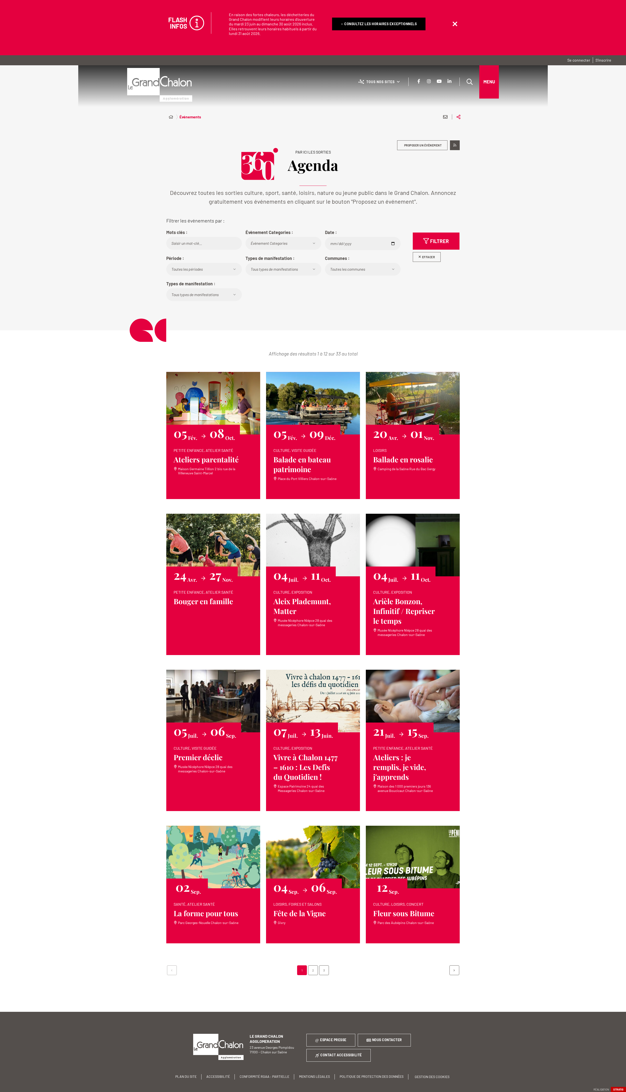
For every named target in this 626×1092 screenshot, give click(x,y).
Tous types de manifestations (274, 269)
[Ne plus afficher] (455, 24)
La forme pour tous (206, 913)
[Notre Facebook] (418, 81)
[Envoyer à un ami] (445, 117)
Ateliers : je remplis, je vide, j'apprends (399, 767)
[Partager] (458, 117)
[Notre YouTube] (439, 81)
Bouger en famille (203, 601)
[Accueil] (171, 117)
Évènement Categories (269, 243)
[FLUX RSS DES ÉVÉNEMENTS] (455, 145)
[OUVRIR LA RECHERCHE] (469, 82)
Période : (175, 258)
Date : (331, 232)
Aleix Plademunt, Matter (302, 606)
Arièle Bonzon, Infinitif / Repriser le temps (404, 611)
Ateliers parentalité (206, 459)
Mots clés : (177, 232)
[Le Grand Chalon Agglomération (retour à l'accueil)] (159, 84)
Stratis (618, 1089)
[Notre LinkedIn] (449, 81)
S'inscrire (603, 60)
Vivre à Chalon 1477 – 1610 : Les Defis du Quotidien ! (305, 767)
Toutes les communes (347, 269)
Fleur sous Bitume (403, 913)
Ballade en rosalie (403, 459)
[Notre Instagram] (429, 81)
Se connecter (578, 60)
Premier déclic (198, 757)
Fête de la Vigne (299, 913)
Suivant (454, 970)
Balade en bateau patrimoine (302, 464)
